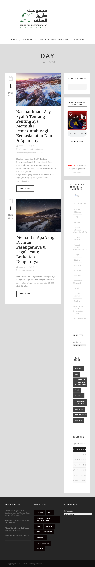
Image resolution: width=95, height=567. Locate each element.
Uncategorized (79, 318)
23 (85, 470)
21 (81, 470)
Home (14, 40)
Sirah (77, 288)
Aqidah (26, 149)
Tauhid (77, 301)
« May (75, 480)
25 (76, 475)
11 (75, 465)
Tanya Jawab (81, 415)
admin (22, 146)
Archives (77, 342)
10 (74, 465)
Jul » (83, 480)
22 (83, 470)
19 (77, 470)
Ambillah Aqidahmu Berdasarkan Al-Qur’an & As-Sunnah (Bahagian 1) (17, 513)
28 (81, 475)
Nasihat (77, 276)
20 (80, 470)
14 (81, 465)
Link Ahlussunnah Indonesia (53, 40)
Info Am (77, 265)
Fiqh (77, 255)
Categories (79, 203)
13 (79, 465)
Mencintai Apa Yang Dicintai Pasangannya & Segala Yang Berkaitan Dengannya (35, 249)
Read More (25, 188)
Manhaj (40, 153)
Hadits (77, 260)
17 (74, 470)
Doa (76, 374)
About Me (27, 40)
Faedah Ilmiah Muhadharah (81, 382)
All (20, 149)
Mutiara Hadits (81, 402)
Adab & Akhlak (25, 270)
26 (78, 475)
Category (79, 40)
